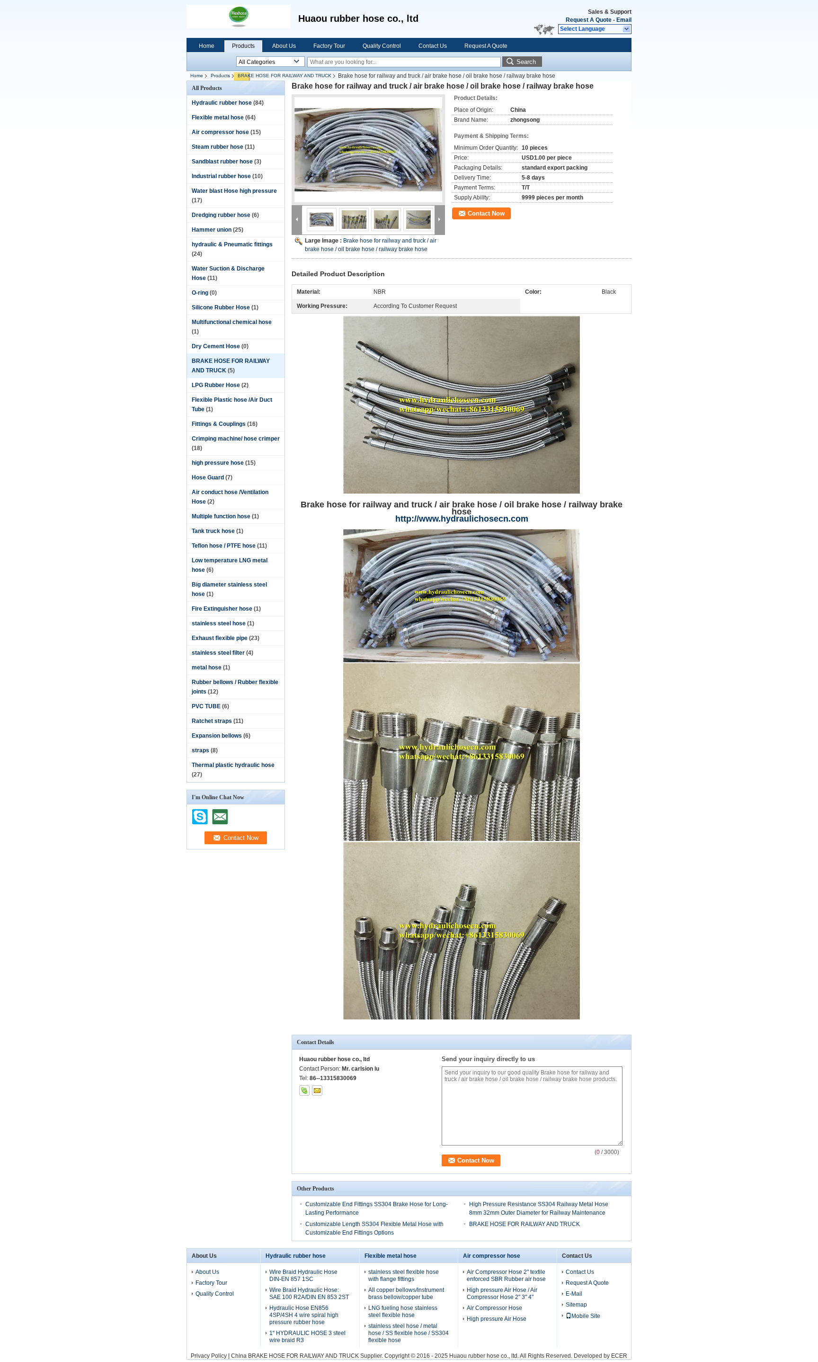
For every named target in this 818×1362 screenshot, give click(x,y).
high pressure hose (218, 463)
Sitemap (576, 1304)
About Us (284, 46)
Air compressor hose (220, 132)
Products (243, 46)
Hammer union (211, 229)
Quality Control (382, 46)
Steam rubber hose (217, 147)
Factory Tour (329, 46)
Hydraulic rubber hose (222, 102)
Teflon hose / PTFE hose (224, 545)
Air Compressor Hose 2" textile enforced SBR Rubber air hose (506, 1275)
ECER (619, 1356)
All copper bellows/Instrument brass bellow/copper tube (406, 1293)
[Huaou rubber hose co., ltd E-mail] (317, 1090)
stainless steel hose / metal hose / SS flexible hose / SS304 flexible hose (408, 1333)
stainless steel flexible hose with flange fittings (403, 1275)
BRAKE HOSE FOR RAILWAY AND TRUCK (284, 75)
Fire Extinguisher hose (222, 608)
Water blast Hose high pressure (234, 191)
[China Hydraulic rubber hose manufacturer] (239, 19)
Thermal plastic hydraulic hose (233, 765)
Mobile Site (585, 1316)
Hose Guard (208, 477)
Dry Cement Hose (216, 346)
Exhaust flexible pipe (220, 638)
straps (200, 750)
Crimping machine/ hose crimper (236, 438)
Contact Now (486, 213)
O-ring (200, 292)
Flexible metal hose (218, 117)
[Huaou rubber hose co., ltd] (627, 29)
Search (526, 61)
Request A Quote (589, 20)
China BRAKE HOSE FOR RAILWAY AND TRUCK (295, 1356)
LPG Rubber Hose (216, 385)
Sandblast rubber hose (222, 161)
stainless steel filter (218, 652)
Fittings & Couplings (219, 424)
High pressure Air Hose (496, 1319)
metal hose (207, 667)
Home (206, 46)
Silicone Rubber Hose (221, 307)
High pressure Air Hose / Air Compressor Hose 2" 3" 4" (502, 1293)
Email (623, 20)
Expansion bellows (217, 735)
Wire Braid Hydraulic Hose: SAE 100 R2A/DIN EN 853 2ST (309, 1293)
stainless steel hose (219, 623)
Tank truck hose (213, 531)
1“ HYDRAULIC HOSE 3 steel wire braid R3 (307, 1337)
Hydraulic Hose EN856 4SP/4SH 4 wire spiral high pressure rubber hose (303, 1315)
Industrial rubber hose (221, 176)
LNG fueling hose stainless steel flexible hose (402, 1311)
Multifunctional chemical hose (232, 322)
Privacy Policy (209, 1356)
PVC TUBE (206, 706)
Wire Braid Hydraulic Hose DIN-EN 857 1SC (303, 1275)
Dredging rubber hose (221, 215)
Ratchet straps (212, 721)
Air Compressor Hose (494, 1308)
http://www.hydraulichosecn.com (461, 518)
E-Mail (574, 1293)
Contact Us (432, 46)
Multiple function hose (221, 516)
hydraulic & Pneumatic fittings (232, 244)
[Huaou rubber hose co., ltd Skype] (304, 1090)
